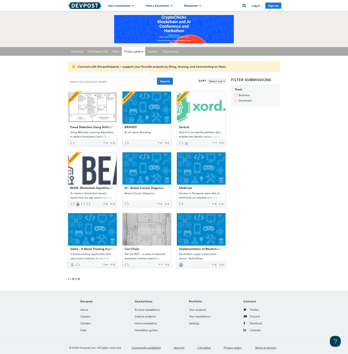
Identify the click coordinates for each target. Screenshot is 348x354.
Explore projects (145, 316)
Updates (153, 51)
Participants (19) (98, 51)
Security (179, 347)
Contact (85, 323)
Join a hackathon (119, 5)
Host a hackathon (158, 5)
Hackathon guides (146, 330)
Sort (202, 80)
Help (83, 330)
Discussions (170, 51)
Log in (256, 5)
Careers (85, 316)
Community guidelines (146, 347)
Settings (194, 323)
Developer (245, 100)
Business (244, 95)
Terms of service (265, 347)
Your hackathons (199, 316)
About (84, 309)
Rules (115, 51)
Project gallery (133, 51)
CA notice (204, 347)
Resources (191, 5)
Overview (76, 51)
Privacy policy (233, 347)
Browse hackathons (147, 309)
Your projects (197, 309)
